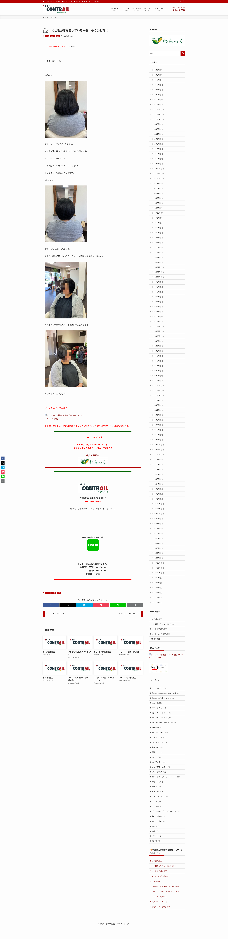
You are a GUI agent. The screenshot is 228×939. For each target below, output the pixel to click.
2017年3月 (157, 489)
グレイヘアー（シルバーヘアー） (166, 811)
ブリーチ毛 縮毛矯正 (158, 896)
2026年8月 (157, 70)
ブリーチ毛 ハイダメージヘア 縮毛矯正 (164, 886)
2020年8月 (157, 287)
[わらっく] (167, 45)
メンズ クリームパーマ (158, 901)
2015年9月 (157, 577)
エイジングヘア (160, 796)
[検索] (183, 1)
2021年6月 (157, 237)
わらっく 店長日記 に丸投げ (164, 722)
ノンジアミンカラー (161, 767)
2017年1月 (157, 499)
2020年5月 (157, 301)
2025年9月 (157, 124)
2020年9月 (157, 282)
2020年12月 (158, 267)
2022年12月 (157, 213)
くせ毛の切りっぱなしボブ (160, 907)
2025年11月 (158, 114)
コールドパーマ (159, 742)
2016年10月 (158, 513)
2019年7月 (157, 351)
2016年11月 (158, 508)
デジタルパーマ (160, 732)
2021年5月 (157, 242)
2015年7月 (157, 587)
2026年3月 (157, 94)
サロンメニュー (159, 708)
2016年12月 (158, 504)
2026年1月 (157, 104)
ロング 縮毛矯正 (156, 619)
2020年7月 (157, 292)
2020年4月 (157, 306)
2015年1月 (157, 602)
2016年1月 (157, 558)
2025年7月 (157, 134)
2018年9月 (157, 400)
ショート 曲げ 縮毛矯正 (160, 634)
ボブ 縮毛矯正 (155, 639)
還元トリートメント (161, 713)
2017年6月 (157, 474)
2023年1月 (157, 208)
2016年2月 (157, 553)
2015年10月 (158, 572)
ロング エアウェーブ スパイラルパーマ (164, 891)
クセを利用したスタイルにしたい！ (163, 624)
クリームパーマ (159, 688)
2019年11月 (158, 331)
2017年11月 (158, 449)
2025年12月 (158, 109)
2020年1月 (157, 321)
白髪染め (157, 727)
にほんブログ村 (51, 418)
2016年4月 (157, 543)
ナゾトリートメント (161, 717)
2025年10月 (158, 119)
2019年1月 (157, 380)
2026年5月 (157, 85)
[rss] (180, 1)
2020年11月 (158, 272)
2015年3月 (157, 597)
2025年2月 (157, 159)
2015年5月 (157, 592)
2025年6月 (157, 139)
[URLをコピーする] (135, 605)
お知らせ (157, 831)
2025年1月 (157, 163)
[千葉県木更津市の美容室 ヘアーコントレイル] (56, 9)
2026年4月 (157, 89)
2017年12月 (158, 444)
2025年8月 (157, 129)
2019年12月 (158, 326)
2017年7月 (157, 469)
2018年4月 (157, 425)
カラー (157, 757)
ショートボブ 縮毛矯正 (158, 629)
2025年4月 (157, 149)
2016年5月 (157, 538)
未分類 (156, 841)
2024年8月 (157, 188)
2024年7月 (157, 193)
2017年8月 (157, 464)
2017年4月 (157, 484)
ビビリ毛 (157, 791)
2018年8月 (157, 405)
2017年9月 (157, 459)
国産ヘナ (157, 752)
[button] (51, 605)
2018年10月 (158, 395)
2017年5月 (157, 479)
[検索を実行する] (182, 53)
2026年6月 (157, 80)
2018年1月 (157, 439)
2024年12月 (158, 168)
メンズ (156, 801)
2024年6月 (157, 198)
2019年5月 (157, 361)
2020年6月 (157, 296)
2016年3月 (157, 548)
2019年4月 (157, 366)
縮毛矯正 (157, 747)
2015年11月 (158, 568)
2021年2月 (157, 257)
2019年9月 (157, 341)
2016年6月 (157, 533)
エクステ (157, 806)
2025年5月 (157, 144)
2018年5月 (157, 420)
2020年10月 (158, 277)
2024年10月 (158, 178)
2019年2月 (157, 375)
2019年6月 (157, 356)
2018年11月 (158, 390)
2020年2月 (157, 316)
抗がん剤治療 (158, 816)
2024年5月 (157, 203)
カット (53, 36)
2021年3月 (157, 252)
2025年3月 (157, 154)
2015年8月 (157, 582)
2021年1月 (157, 262)
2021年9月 (157, 223)
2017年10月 (158, 454)
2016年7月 (157, 528)
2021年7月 (157, 232)
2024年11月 (158, 173)
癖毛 (58, 36)
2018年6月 (157, 415)
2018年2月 (157, 435)
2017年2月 (157, 494)
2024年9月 (157, 183)
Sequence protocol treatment (165, 693)
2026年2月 (157, 99)
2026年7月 (157, 75)
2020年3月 (157, 311)
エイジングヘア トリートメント (166, 777)
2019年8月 (157, 346)
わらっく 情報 (158, 821)
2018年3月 (157, 430)
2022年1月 (157, 218)
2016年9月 (157, 518)
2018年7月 (157, 410)
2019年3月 (157, 370)
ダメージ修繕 (159, 772)
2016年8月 (157, 523)
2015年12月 (158, 563)
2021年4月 (157, 247)
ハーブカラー (159, 762)
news (47, 36)
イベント (157, 836)
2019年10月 (158, 336)
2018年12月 (158, 385)
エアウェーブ (159, 737)
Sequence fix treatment (163, 698)
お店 (155, 826)
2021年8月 (157, 227)
